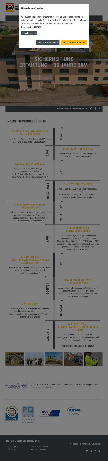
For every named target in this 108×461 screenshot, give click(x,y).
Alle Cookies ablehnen (47, 42)
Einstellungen (27, 33)
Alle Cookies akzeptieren (73, 42)
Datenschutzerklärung (31, 27)
